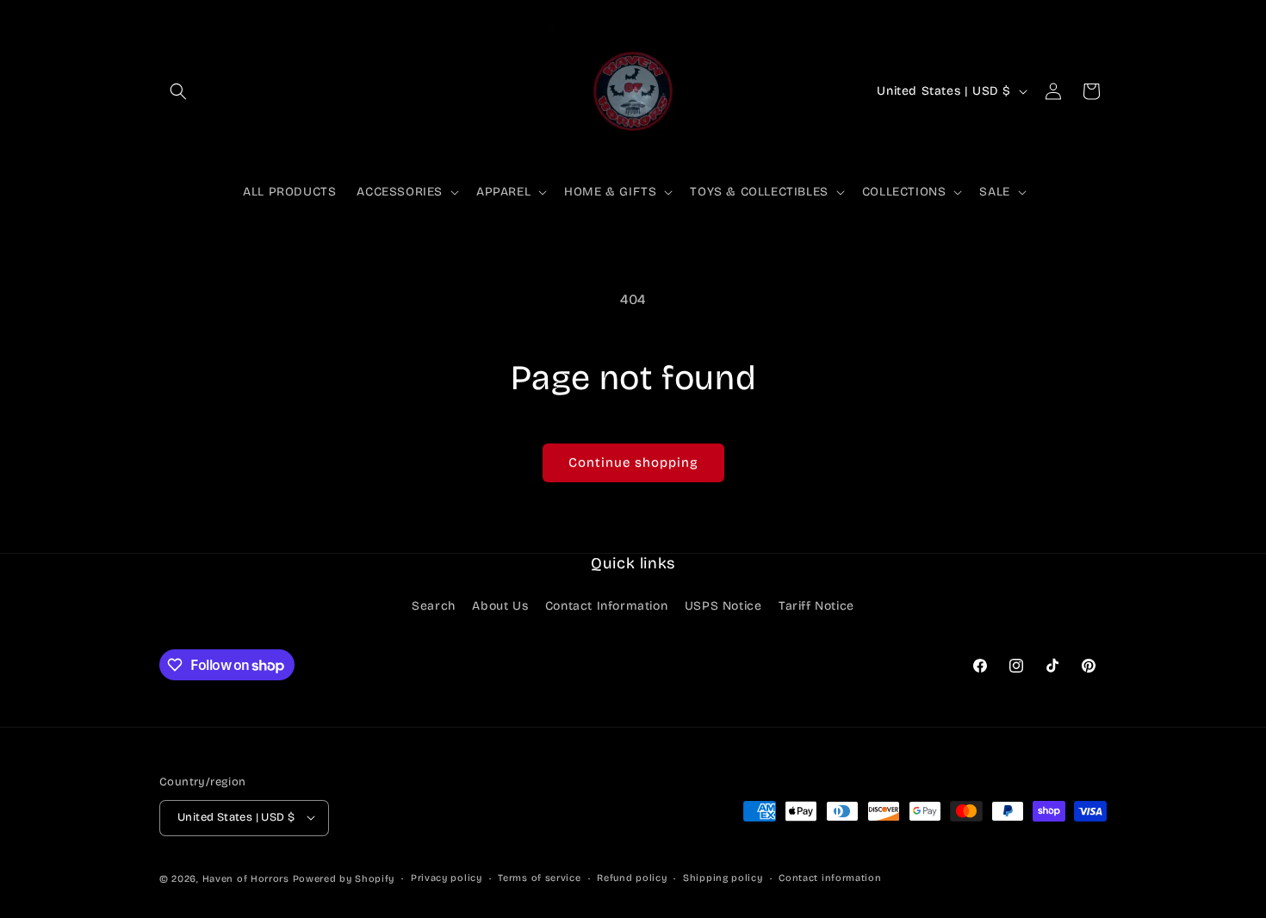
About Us (500, 606)
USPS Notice (723, 606)
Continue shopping (633, 462)
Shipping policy (723, 877)
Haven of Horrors (245, 878)
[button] (178, 91)
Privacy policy (446, 877)
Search (434, 606)
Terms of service (539, 877)
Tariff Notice (816, 606)
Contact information (830, 877)
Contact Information (606, 606)
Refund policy (632, 877)
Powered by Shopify (344, 878)
